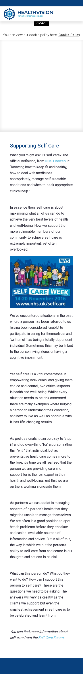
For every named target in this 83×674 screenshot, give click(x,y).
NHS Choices (55, 161)
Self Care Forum (51, 638)
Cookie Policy (69, 35)
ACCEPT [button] (42, 22)
